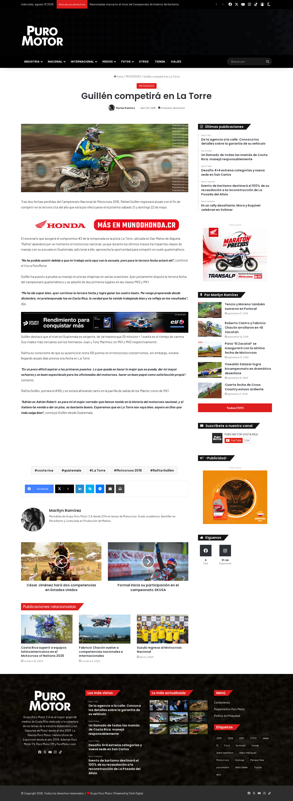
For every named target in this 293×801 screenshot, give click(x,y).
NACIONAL (55, 61)
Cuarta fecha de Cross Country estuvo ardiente (244, 387)
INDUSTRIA (31, 61)
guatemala (72, 470)
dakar (266, 738)
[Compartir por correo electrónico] (110, 489)
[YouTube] (50, 752)
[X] (44, 752)
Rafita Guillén (163, 470)
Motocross (222, 759)
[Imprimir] (120, 489)
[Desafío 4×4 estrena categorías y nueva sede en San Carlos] (198, 705)
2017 (241, 738)
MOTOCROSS (133, 76)
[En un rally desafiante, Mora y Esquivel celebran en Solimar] (198, 717)
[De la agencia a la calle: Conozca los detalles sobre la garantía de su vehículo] (159, 705)
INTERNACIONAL (82, 61)
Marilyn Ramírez (125, 107)
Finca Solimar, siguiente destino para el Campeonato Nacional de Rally (133, 4)
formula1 (241, 745)
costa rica (45, 470)
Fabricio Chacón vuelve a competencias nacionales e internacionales (101, 651)
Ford (227, 745)
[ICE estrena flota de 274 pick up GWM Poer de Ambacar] (179, 717)
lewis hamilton (224, 752)
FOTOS (126, 61)
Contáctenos (222, 702)
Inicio (120, 76)
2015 (219, 738)
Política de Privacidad (227, 715)
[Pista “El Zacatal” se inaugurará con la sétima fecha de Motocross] (210, 349)
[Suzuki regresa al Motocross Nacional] (162, 629)
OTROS (144, 61)
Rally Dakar (241, 767)
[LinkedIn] (80, 489)
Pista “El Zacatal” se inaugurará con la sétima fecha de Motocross (245, 348)
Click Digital (136, 793)
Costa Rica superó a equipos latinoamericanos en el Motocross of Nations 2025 (43, 651)
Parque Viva (257, 759)
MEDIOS (107, 61)
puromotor (222, 767)
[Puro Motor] (42, 35)
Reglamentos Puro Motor (229, 709)
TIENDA (160, 61)
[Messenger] (100, 489)
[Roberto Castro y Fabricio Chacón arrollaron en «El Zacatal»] (210, 329)
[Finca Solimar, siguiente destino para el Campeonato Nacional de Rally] (198, 729)
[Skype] (90, 489)
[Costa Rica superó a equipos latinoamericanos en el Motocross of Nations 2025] (46, 629)
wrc (218, 774)
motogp (239, 759)
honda (255, 745)
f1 (217, 745)
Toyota (258, 767)
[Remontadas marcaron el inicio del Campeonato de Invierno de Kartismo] (179, 729)
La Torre (99, 470)
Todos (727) (235, 408)
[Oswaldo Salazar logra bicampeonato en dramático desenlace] (210, 370)
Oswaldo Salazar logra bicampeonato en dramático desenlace (248, 368)
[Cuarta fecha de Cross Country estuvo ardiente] (210, 390)
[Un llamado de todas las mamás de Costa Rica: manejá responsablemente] (179, 705)
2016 (230, 738)
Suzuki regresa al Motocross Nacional (159, 649)
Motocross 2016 (129, 470)
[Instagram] (55, 752)
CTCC (253, 738)
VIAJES (176, 61)
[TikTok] (60, 752)
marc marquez (247, 752)
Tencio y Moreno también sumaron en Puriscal (245, 306)
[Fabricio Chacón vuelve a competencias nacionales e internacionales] (104, 629)
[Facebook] (39, 752)
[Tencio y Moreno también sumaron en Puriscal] (210, 310)
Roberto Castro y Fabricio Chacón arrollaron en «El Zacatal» (245, 327)
